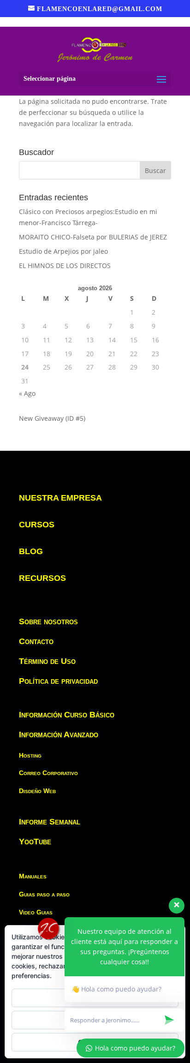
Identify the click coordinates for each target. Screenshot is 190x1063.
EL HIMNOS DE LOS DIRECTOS (65, 265)
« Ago (27, 393)
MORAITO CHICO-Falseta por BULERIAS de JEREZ (93, 237)
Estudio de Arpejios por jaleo (63, 251)
